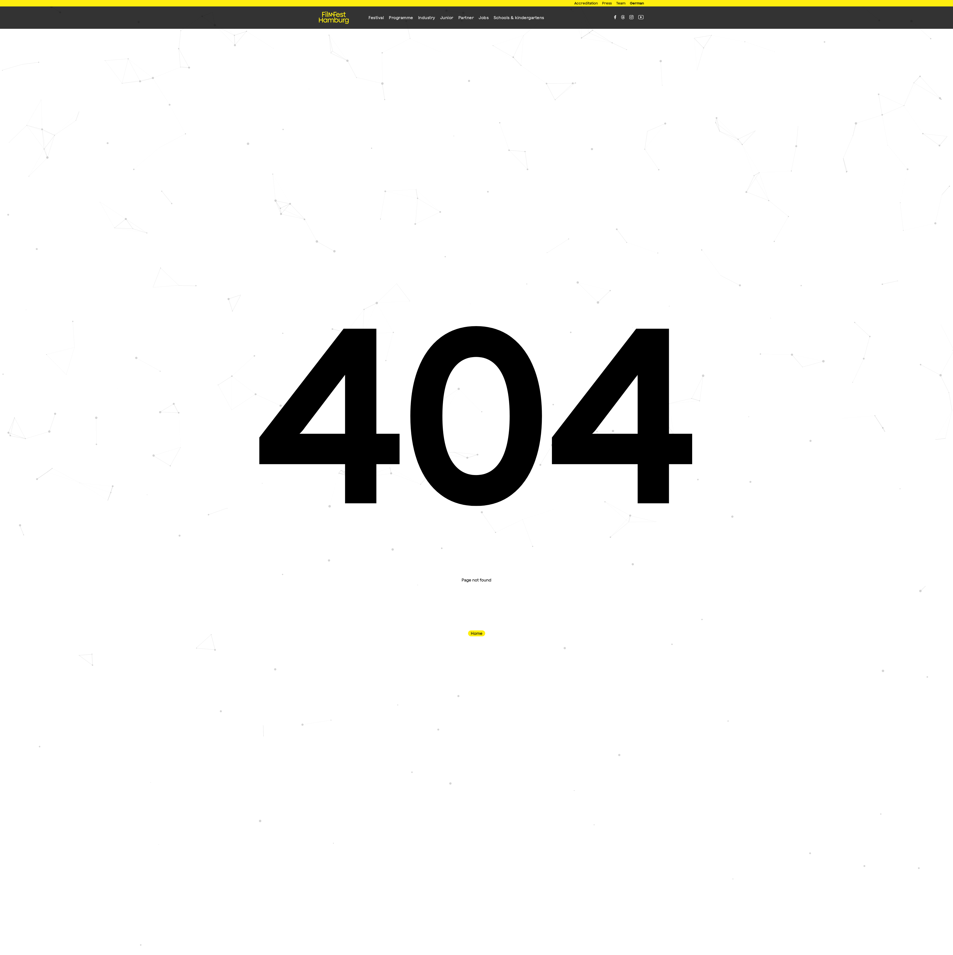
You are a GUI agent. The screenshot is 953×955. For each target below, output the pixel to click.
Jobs (484, 17)
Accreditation (586, 3)
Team (621, 3)
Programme (401, 17)
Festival (376, 17)
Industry (426, 17)
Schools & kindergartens (519, 17)
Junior (446, 17)
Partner (466, 17)
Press (607, 3)
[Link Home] (334, 17)
